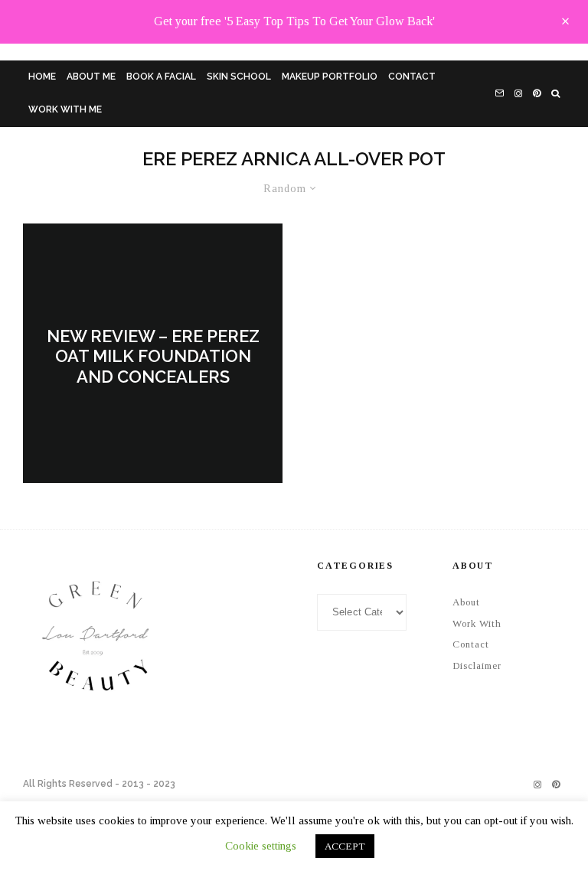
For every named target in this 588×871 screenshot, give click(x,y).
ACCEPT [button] (345, 846)
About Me (91, 76)
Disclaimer (476, 665)
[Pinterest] (537, 94)
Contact (412, 76)
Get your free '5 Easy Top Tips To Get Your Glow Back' (294, 21)
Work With (476, 623)
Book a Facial (161, 76)
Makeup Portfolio (329, 76)
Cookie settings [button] (260, 846)
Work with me (65, 109)
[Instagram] (518, 94)
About (466, 602)
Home (42, 76)
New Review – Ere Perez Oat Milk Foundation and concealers (153, 357)
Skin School (239, 76)
